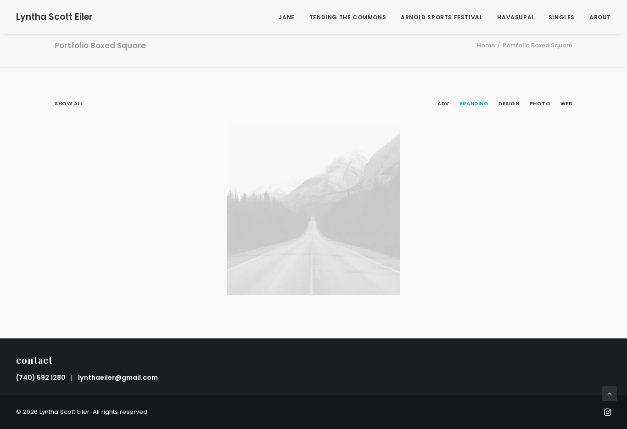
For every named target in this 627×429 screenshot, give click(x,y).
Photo (540, 103)
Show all (69, 103)
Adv (443, 103)
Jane (286, 17)
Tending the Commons (347, 17)
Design (508, 103)
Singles (562, 17)
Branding (473, 103)
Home (486, 45)
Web (566, 103)
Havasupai (515, 17)
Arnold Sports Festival (441, 17)
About (600, 17)
